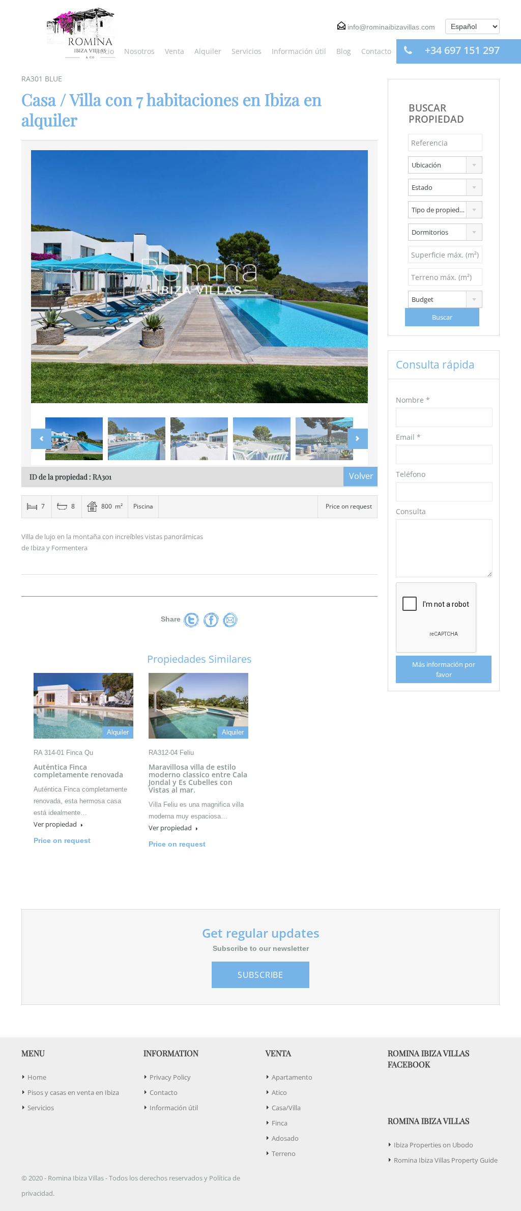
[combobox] (445, 165)
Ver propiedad (56, 824)
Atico (279, 1092)
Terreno (284, 1153)
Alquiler (207, 51)
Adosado (285, 1138)
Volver (361, 476)
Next (349, 281)
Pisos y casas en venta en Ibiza (73, 1092)
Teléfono (410, 474)
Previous (49, 281)
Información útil (299, 51)
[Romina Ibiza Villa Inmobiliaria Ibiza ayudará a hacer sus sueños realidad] (77, 32)
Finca (279, 1123)
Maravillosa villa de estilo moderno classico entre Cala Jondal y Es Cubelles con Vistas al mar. (198, 778)
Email (408, 437)
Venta (174, 51)
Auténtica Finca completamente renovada (78, 770)
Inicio (105, 51)
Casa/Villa (286, 1107)
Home (36, 1077)
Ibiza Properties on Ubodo (433, 1144)
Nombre (413, 400)
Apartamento (292, 1077)
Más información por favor (443, 669)
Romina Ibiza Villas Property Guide (446, 1160)
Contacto (376, 51)
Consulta (411, 511)
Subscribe (260, 974)
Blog (343, 51)
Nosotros (139, 51)
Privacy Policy (170, 1077)
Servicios (246, 51)
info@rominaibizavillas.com (391, 27)
